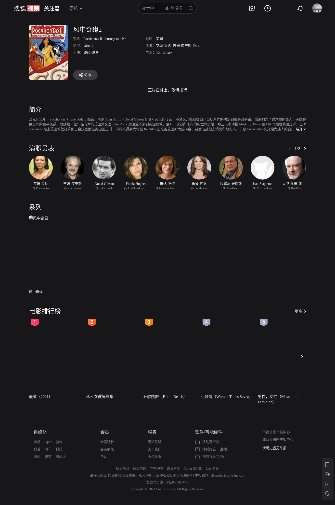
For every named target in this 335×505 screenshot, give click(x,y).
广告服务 (156, 468)
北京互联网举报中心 (277, 439)
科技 (59, 449)
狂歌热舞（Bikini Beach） (165, 397)
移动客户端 (210, 442)
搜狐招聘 (139, 468)
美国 (159, 39)
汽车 (48, 449)
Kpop (48, 442)
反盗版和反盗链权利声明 (175, 475)
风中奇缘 (36, 292)
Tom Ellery (164, 52)
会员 (104, 432)
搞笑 (48, 456)
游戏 (59, 442)
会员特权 (107, 442)
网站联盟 (154, 442)
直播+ (224, 449)
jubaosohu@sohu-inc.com (227, 475)
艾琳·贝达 (163, 46)
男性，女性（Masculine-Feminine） (278, 399)
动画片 (88, 46)
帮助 (103, 456)
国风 (37, 456)
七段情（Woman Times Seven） (227, 397)
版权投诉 (154, 456)
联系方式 (173, 468)
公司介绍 (212, 468)
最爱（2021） (40, 397)
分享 (88, 75)
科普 (37, 449)
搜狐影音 (209, 449)
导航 (73, 8)
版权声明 (146, 475)
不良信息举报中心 (276, 432)
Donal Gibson (202, 46)
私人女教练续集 (100, 397)
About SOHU (192, 468)
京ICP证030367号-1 (174, 482)
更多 (299, 311)
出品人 (61, 456)
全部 (37, 442)
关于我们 (154, 449)
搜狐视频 (26, 8)
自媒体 (40, 432)
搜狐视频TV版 (213, 456)
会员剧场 (107, 449)
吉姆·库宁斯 (182, 46)
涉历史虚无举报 (274, 448)
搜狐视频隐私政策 (121, 475)
